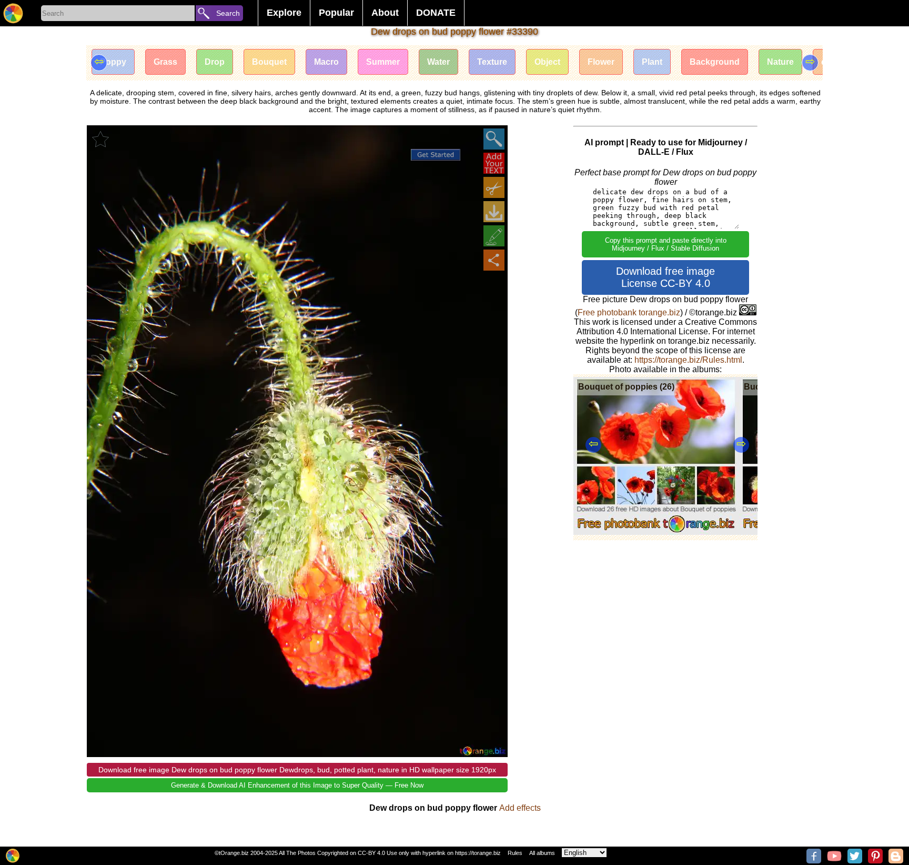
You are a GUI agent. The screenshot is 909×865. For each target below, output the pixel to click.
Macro (326, 61)
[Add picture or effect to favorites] (100, 139)
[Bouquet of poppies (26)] (656, 532)
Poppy (113, 61)
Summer (383, 61)
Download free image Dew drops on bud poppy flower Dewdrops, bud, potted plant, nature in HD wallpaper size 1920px (297, 769)
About (385, 12)
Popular (336, 12)
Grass (165, 61)
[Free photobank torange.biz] (13, 13)
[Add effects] (493, 235)
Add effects (520, 807)
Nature (780, 61)
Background (715, 61)
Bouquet (269, 61)
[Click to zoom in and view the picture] (493, 139)
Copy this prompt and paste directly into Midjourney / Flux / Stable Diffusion (665, 244)
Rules (515, 853)
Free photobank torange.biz (629, 312)
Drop (215, 61)
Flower (601, 61)
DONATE (436, 12)
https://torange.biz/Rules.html (688, 359)
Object (547, 61)
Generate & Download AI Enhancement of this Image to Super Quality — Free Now (297, 785)
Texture (492, 61)
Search (228, 13)
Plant (652, 61)
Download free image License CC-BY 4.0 (665, 277)
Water (438, 61)
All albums (542, 853)
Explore (284, 12)
